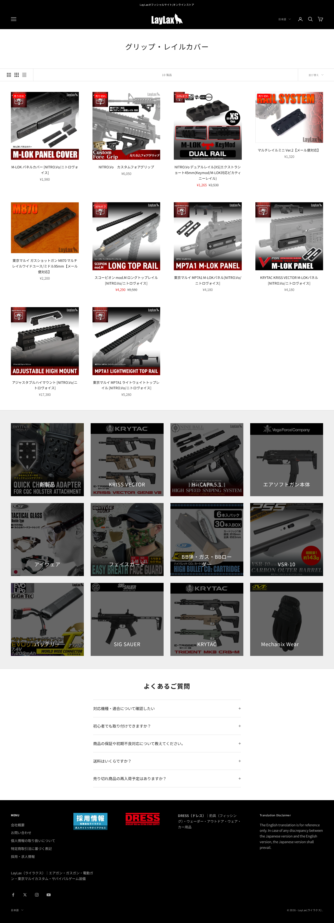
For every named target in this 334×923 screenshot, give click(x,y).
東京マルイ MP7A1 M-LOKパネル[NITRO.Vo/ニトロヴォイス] (207, 280)
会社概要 (18, 824)
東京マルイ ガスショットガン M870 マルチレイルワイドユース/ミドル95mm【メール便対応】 (45, 266)
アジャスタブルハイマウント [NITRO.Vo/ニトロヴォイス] (44, 385)
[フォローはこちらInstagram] (37, 895)
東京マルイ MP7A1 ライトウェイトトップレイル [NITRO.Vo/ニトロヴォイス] (126, 385)
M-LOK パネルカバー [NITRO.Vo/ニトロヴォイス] (44, 169)
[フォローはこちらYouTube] (48, 895)
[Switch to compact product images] (24, 75)
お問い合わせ (21, 832)
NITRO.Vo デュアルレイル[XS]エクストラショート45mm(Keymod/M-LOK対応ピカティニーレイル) (207, 172)
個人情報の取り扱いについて (33, 840)
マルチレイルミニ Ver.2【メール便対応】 (289, 150)
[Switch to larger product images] (9, 75)
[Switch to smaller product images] (17, 75)
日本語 (282, 19)
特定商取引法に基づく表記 (31, 848)
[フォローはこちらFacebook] (13, 895)
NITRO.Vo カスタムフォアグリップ (126, 166)
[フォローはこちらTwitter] (25, 895)
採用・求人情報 (23, 856)
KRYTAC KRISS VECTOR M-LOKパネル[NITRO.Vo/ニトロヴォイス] (289, 280)
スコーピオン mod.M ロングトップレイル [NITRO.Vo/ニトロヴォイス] (126, 280)
